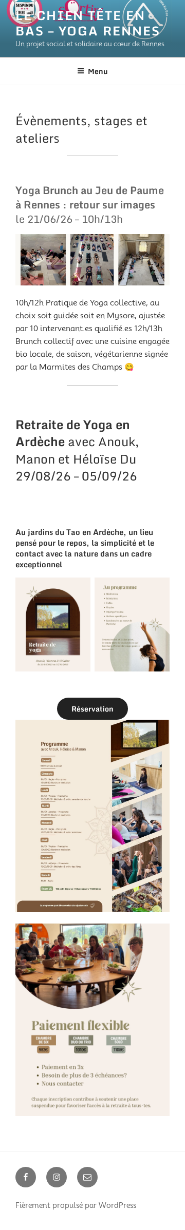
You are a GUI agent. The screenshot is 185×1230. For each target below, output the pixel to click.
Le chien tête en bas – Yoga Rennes (87, 23)
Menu (98, 71)
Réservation (92, 709)
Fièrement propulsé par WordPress (75, 1205)
